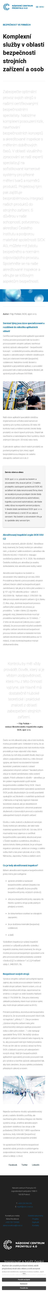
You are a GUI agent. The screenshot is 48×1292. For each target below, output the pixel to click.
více (24, 1273)
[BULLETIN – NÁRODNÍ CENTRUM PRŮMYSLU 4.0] (18, 7)
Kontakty (35, 1225)
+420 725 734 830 (12, 1222)
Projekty (35, 1219)
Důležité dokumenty (35, 1216)
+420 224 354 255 (25, 1203)
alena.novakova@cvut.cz (12, 1225)
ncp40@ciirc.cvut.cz (25, 1207)
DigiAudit (35, 1222)
